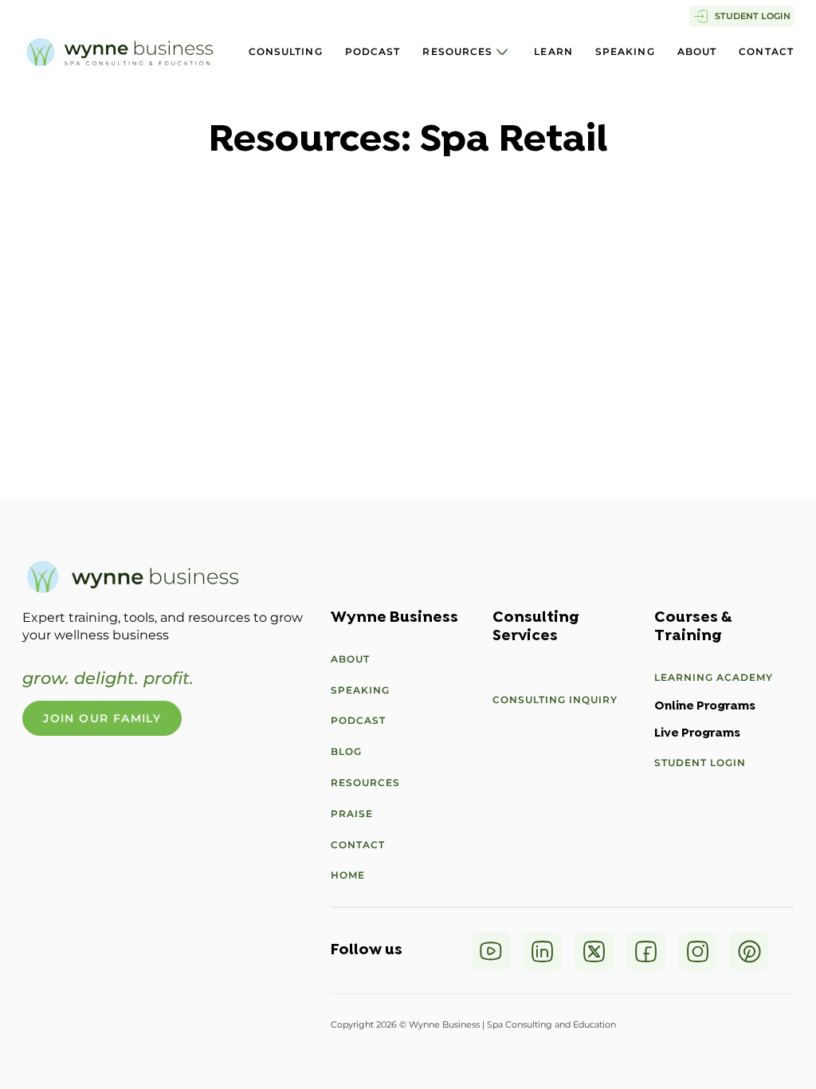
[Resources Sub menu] (502, 51)
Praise (352, 814)
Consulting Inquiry (555, 700)
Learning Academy (713, 677)
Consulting (286, 51)
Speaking (625, 51)
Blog (346, 751)
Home (348, 875)
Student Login (700, 763)
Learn (553, 51)
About (697, 51)
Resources (457, 51)
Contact (766, 51)
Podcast (373, 51)
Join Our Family (102, 718)
